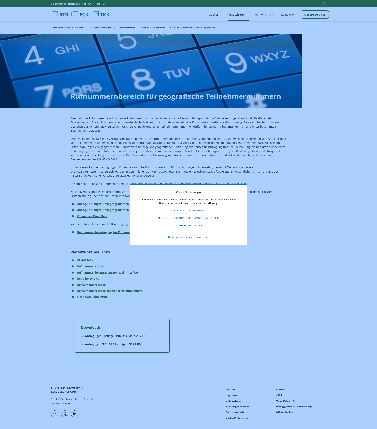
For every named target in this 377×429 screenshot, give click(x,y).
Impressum (203, 237)
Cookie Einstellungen (188, 225)
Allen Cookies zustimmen (189, 210)
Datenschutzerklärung (180, 237)
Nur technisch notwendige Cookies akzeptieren (188, 218)
